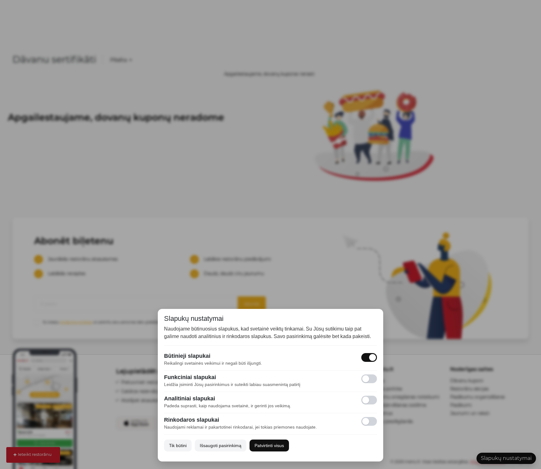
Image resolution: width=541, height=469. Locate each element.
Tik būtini (178, 445)
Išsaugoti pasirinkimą (220, 445)
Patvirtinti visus (269, 445)
